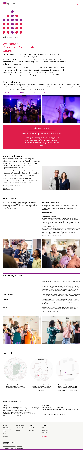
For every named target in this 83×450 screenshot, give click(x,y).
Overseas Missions (20, 429)
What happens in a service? (49, 216)
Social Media (45, 405)
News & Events (6, 427)
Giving (4, 433)
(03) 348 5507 (24, 412)
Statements (44, 432)
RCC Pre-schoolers (8, 294)
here (6, 415)
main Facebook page (49, 409)
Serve (4, 435)
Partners (18, 430)
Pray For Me (5, 436)
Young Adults (31, 430)
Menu (78, 5)
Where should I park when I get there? (67, 383)
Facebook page (63, 413)
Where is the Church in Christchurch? (15, 383)
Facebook (5, 446)
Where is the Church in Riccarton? (41, 383)
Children (5, 280)
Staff (43, 427)
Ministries (5, 431)
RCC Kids (5, 299)
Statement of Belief (42, 93)
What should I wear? (47, 212)
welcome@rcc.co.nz (7, 413)
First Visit (44, 436)
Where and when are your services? (51, 202)
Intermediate (6, 307)
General (5, 405)
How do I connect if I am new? (50, 226)
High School (31, 429)
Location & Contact (46, 430)
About (43, 429)
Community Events (20, 427)
